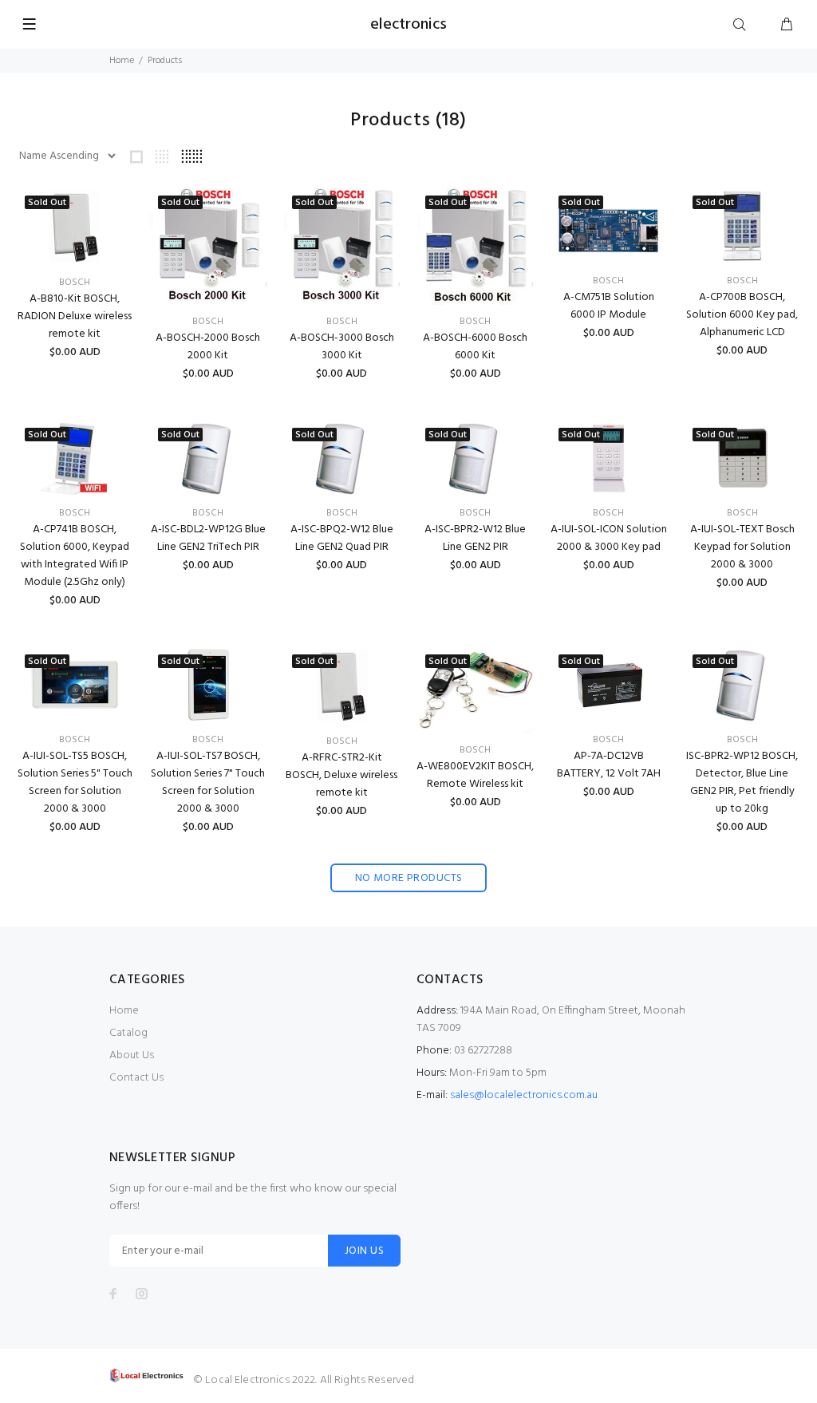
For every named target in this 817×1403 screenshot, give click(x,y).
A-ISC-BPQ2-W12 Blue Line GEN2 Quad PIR (341, 538)
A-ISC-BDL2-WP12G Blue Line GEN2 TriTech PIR (208, 538)
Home (121, 61)
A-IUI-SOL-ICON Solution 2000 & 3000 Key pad (609, 538)
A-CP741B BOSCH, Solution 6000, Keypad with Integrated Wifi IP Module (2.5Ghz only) (74, 555)
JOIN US (364, 1251)
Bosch (74, 282)
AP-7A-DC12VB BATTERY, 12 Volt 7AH (609, 765)
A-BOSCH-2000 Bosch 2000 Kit (208, 347)
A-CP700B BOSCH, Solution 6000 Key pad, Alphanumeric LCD (742, 315)
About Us (131, 1055)
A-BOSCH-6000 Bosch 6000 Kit (475, 347)
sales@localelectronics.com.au (524, 1095)
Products (165, 61)
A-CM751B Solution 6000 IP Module (608, 306)
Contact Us (136, 1078)
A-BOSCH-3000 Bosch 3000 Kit (342, 347)
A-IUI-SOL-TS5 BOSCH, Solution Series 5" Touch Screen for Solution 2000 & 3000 (75, 782)
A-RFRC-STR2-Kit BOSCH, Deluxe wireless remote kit (341, 775)
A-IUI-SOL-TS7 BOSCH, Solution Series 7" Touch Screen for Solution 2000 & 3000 (208, 782)
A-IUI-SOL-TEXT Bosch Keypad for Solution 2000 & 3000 (742, 547)
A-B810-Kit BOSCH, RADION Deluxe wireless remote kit (75, 316)
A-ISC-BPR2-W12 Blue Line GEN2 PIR (475, 538)
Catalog (128, 1033)
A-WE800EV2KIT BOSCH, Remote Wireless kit (475, 775)
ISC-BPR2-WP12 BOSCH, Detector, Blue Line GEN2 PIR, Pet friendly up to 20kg (742, 782)
